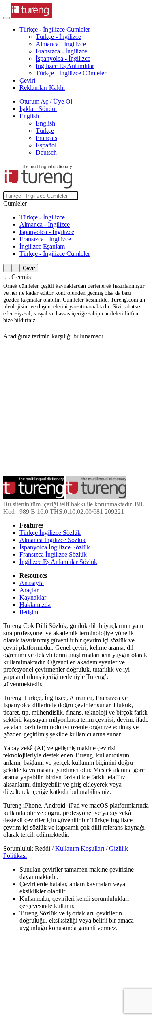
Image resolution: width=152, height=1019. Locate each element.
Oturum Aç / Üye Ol (45, 101)
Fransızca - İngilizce (61, 51)
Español (46, 145)
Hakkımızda (35, 604)
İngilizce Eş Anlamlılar (65, 65)
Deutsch (46, 152)
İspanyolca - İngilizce (63, 58)
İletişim (28, 611)
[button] (54, 29)
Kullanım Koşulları (79, 848)
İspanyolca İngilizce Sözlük (54, 547)
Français (46, 137)
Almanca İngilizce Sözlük (52, 539)
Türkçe (45, 130)
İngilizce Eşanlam (42, 246)
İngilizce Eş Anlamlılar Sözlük (58, 561)
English (45, 123)
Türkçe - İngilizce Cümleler (71, 73)
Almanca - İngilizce (61, 43)
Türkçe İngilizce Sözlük (50, 532)
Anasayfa (31, 582)
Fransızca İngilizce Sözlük (53, 554)
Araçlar (29, 590)
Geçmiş (21, 276)
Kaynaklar (32, 597)
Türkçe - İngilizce (58, 36)
